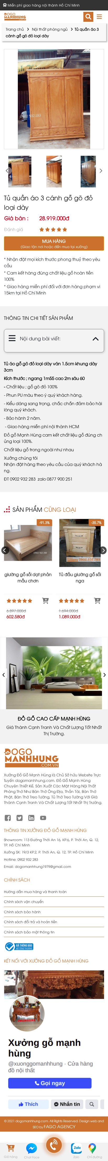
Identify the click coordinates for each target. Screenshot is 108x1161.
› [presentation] (104, 673)
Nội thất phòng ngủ (50, 28)
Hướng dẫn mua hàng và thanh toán (35, 891)
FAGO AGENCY (59, 1126)
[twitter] (19, 817)
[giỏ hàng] (10, 1148)
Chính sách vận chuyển (24, 901)
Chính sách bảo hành (22, 911)
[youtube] (43, 817)
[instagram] (31, 817)
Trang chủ (15, 28)
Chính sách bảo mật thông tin (29, 931)
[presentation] (8, 171)
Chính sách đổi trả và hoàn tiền (30, 921)
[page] (8, 817)
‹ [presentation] (4, 673)
